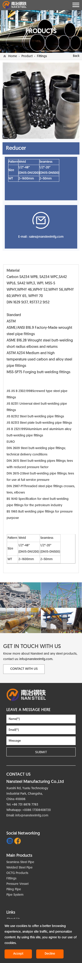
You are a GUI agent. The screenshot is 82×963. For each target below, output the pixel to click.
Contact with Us (24, 669)
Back (76, 56)
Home (12, 56)
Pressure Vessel (17, 884)
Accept (18, 954)
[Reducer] (41, 695)
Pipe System (14, 895)
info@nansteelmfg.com (35, 659)
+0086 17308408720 (36, 810)
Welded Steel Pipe (19, 867)
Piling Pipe (13, 889)
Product (27, 56)
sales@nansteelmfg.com (46, 237)
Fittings (42, 56)
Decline (50, 954)
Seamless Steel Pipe (20, 862)
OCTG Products (17, 873)
